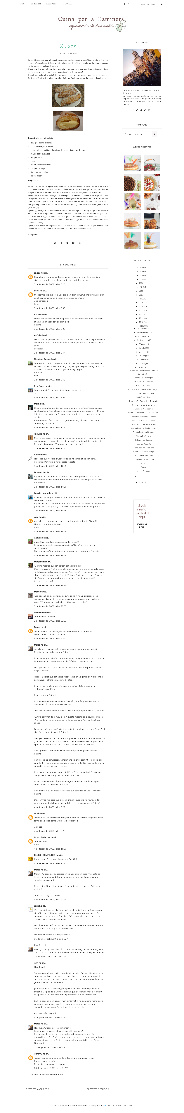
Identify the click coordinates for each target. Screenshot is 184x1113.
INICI (22, 4)
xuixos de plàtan (72, 63)
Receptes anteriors (37, 1089)
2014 (141, 306)
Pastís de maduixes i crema (143, 420)
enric (36, 905)
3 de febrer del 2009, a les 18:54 (50, 555)
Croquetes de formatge (144, 459)
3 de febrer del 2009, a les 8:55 (49, 397)
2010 (141, 322)
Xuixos (143, 463)
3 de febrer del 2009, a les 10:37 (50, 448)
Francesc (38, 472)
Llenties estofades (143, 471)
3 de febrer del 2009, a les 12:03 (50, 466)
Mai (36, 403)
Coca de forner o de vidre (143, 405)
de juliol (142, 348)
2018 (141, 291)
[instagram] (128, 4)
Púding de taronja (143, 436)
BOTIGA (67, 4)
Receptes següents (98, 1089)
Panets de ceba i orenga (144, 432)
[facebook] (125, 4)
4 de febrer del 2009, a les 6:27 (49, 807)
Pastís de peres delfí (144, 455)
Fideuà (143, 467)
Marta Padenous (42, 837)
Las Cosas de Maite (122, 1106)
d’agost (142, 344)
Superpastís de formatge (143, 451)
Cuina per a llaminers (76, 1106)
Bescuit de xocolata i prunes (144, 417)
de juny (142, 352)
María (36, 813)
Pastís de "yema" (143, 385)
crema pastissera (43, 172)
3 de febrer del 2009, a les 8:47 (49, 352)
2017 (141, 295)
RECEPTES (51, 4)
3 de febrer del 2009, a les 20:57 (50, 606)
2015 (141, 303)
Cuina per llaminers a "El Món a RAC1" (143, 413)
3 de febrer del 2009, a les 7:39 (49, 308)
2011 (141, 318)
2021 (142, 279)
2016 (142, 299)
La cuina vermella (42, 493)
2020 (141, 283)
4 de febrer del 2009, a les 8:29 (49, 831)
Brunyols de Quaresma (143, 381)
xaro (36, 517)
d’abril (142, 360)
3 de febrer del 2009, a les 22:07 (50, 620)
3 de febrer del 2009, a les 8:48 (49, 379)
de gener (142, 477)
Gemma (37, 537)
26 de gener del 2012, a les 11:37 (51, 1068)
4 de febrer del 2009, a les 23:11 (50, 863)
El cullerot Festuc (42, 359)
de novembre (142, 332)
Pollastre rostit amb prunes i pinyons (143, 389)
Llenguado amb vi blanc (143, 448)
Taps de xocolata (143, 444)
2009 (140, 326)
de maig (142, 356)
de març (142, 363)
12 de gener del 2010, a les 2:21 (50, 1047)
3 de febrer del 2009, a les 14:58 (50, 486)
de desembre (143, 328)
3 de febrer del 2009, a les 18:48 (50, 531)
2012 (141, 314)
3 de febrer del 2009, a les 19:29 (50, 585)
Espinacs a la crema (144, 409)
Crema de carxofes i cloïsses (143, 428)
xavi (36, 962)
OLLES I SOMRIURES (44, 855)
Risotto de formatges (144, 378)
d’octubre (142, 336)
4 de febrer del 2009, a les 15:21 (50, 848)
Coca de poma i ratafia (144, 393)
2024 (142, 268)
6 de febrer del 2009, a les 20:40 (50, 899)
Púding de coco (143, 374)
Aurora (37, 454)
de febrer (142, 367)
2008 (141, 482)
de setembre (142, 340)
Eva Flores (39, 386)
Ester (36, 290)
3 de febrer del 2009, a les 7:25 (49, 284)
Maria (36, 591)
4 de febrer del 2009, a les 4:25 (49, 638)
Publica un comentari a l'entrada (47, 1074)
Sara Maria (39, 612)
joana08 (38, 1053)
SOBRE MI (36, 4)
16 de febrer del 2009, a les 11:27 (51, 938)
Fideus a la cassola (143, 440)
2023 (142, 271)
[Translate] (154, 134)
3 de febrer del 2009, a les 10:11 (50, 427)
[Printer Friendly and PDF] (56, 243)
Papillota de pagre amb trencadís (143, 401)
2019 (142, 287)
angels (37, 272)
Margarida (39, 561)
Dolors (37, 627)
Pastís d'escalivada (144, 397)
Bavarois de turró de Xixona (144, 424)
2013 (141, 310)
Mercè (37, 644)
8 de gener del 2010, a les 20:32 (50, 1017)
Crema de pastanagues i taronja (144, 370)
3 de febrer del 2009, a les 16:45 (50, 510)
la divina (38, 433)
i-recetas (56, 69)
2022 (142, 275)
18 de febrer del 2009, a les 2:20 (50, 956)
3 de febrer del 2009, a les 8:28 (49, 328)
